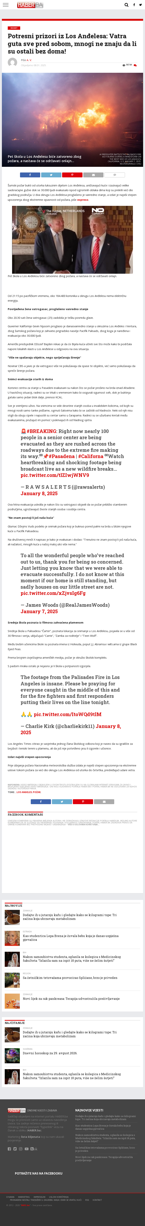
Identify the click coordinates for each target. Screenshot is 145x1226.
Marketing (24, 1197)
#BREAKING (41, 431)
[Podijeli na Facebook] (30, 174)
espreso (82, 200)
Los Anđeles (24, 792)
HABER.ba (34, 1130)
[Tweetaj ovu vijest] (51, 174)
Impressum (39, 1197)
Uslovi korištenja (59, 1197)
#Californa (90, 456)
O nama (10, 1197)
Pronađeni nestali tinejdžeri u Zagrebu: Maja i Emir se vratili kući (46, 1200)
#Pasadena (62, 456)
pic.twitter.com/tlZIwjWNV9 (55, 475)
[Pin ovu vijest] (72, 174)
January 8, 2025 (39, 493)
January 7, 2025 (39, 611)
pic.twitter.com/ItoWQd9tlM (68, 714)
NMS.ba (25, 1205)
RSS (87, 1200)
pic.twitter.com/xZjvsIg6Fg (53, 593)
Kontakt (97, 1200)
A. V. (29, 60)
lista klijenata (30, 1137)
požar (37, 792)
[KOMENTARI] (114, 174)
